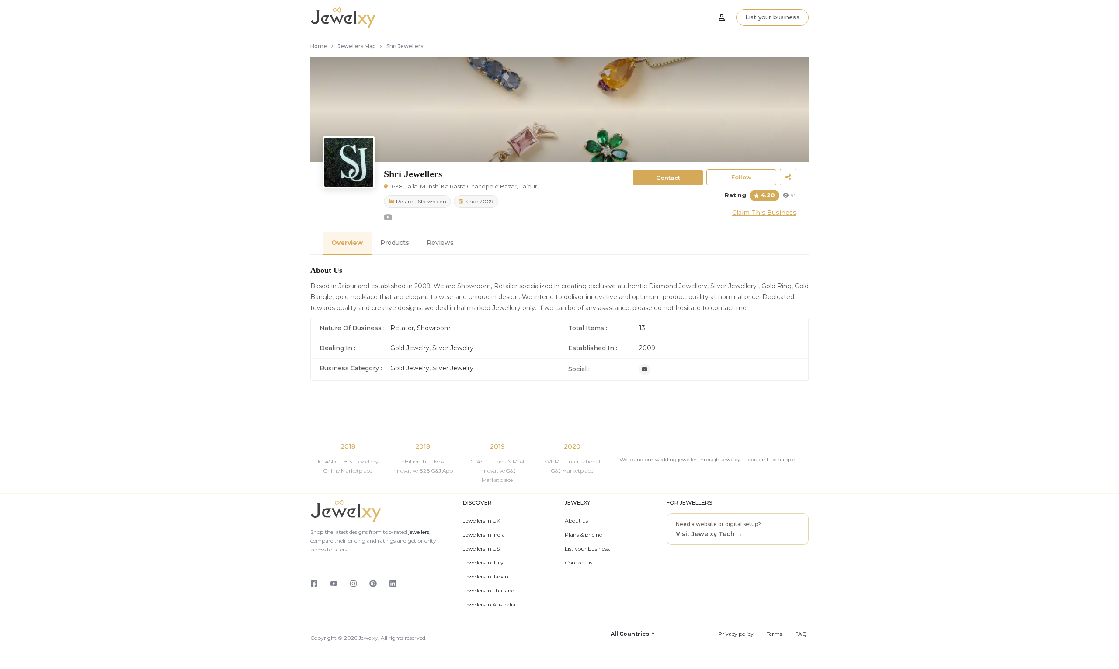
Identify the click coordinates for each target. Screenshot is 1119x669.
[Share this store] (788, 177)
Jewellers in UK (481, 521)
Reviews (440, 243)
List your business (772, 17)
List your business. (587, 549)
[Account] (721, 17)
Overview (347, 243)
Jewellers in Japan (485, 577)
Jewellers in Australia (489, 605)
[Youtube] (644, 369)
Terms (774, 634)
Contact (668, 177)
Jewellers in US (481, 549)
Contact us (578, 563)
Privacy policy (736, 634)
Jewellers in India (484, 535)
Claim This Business (764, 212)
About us (576, 521)
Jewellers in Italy (483, 563)
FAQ (801, 634)
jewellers (418, 532)
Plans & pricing (584, 535)
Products (394, 243)
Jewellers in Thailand (488, 591)
